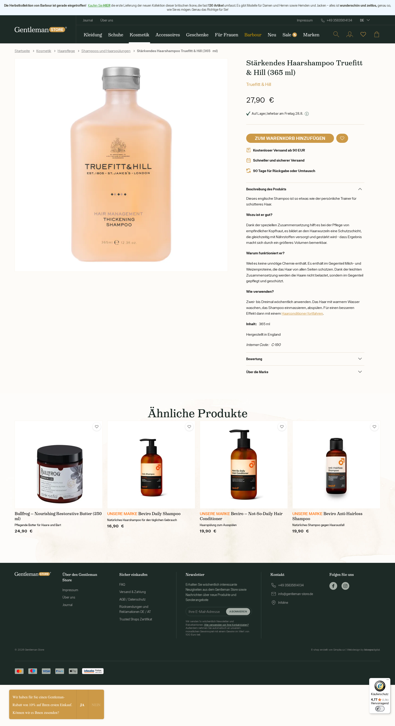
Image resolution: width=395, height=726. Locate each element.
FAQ (122, 584)
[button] (342, 138)
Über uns (106, 20)
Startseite (22, 51)
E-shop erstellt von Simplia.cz (328, 649)
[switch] (379, 708)
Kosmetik (43, 51)
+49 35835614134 (339, 20)
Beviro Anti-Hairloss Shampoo (327, 516)
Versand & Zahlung (132, 592)
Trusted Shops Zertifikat (135, 619)
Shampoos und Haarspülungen (106, 51)
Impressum (305, 20)
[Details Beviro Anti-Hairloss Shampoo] (336, 465)
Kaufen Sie (99, 5)
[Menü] (387, 680)
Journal (88, 20)
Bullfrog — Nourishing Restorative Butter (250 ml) (58, 516)
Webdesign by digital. (363, 649)
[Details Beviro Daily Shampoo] (151, 465)
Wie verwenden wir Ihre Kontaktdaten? (226, 624)
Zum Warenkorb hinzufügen (290, 138)
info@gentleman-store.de (295, 594)
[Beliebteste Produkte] (363, 34)
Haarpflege (66, 51)
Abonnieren (238, 611)
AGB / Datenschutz (132, 599)
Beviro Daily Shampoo (159, 513)
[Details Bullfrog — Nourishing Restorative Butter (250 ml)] (59, 465)
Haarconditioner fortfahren (302, 313)
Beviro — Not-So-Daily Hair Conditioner (241, 516)
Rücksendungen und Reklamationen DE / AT (135, 609)
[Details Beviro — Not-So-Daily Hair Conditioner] (244, 465)
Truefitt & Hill (258, 84)
